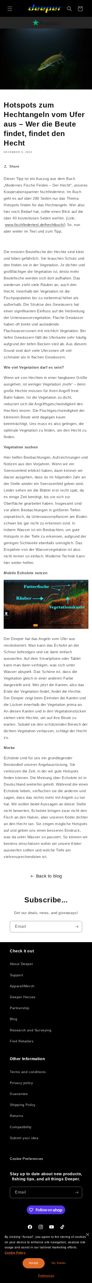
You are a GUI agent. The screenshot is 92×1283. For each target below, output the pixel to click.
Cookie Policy (15, 1252)
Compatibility (21, 1127)
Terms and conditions (28, 1072)
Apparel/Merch (22, 986)
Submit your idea (24, 1138)
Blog (13, 1019)
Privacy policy (21, 1083)
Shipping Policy (23, 1105)
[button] (9, 8)
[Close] (87, 1234)
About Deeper (21, 964)
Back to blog (49, 876)
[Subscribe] (76, 926)
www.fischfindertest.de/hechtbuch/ (35, 225)
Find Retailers (21, 1041)
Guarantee (19, 1094)
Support (16, 975)
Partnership (19, 1008)
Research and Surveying (30, 1030)
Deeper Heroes (23, 997)
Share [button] (14, 166)
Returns (16, 1116)
